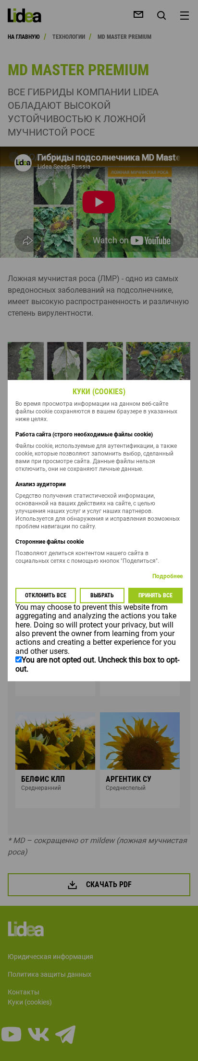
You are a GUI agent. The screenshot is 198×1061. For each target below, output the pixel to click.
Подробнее (167, 576)
